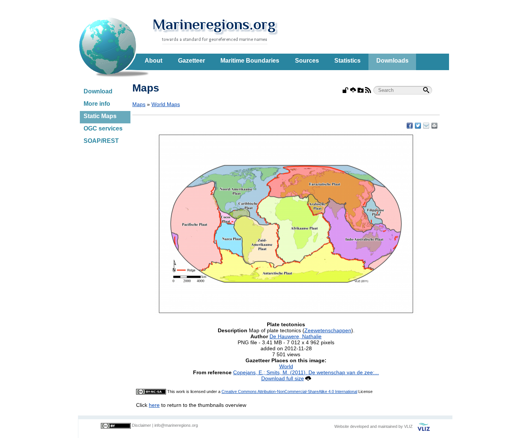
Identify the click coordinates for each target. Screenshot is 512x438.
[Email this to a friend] (434, 126)
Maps (138, 104)
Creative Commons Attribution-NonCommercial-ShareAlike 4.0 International (289, 391)
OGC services (103, 128)
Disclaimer (141, 425)
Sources (307, 60)
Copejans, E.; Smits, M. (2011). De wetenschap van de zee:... (306, 372)
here (154, 405)
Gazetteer (191, 60)
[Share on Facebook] (410, 126)
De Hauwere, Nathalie (295, 336)
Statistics (347, 60)
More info (97, 103)
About (153, 60)
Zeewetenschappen (327, 330)
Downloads (392, 60)
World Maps (165, 104)
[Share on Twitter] (418, 126)
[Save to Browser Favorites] (426, 126)
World (286, 366)
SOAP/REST (101, 141)
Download (98, 91)
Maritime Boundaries (249, 60)
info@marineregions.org (176, 425)
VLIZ (408, 426)
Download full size (282, 378)
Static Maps (100, 116)
